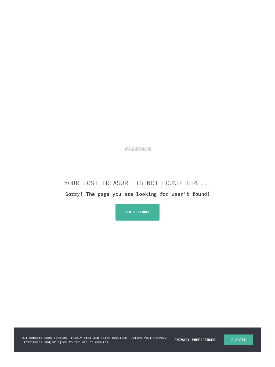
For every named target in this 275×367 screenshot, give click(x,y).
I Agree (238, 339)
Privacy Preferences (195, 339)
